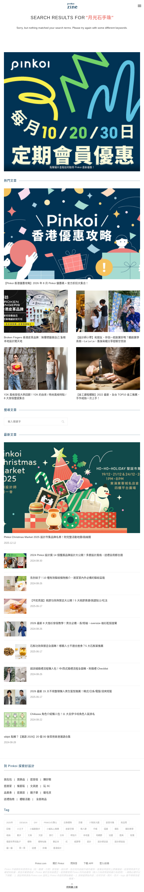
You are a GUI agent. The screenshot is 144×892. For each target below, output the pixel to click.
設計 (89, 842)
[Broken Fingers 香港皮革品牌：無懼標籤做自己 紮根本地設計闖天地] (36, 311)
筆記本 (56, 842)
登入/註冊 (104, 863)
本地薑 (86, 835)
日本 (62, 835)
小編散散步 (35, 829)
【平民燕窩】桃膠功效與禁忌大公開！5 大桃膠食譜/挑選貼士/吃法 (68, 600)
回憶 (8, 829)
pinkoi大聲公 (50, 822)
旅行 (51, 835)
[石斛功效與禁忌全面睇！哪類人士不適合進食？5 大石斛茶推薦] (15, 651)
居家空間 (70, 829)
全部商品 (41, 799)
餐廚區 (21, 785)
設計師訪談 (103, 842)
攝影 (117, 829)
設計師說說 (120, 842)
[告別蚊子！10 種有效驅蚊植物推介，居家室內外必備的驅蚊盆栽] (15, 583)
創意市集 (110, 822)
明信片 (73, 835)
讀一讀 (9, 848)
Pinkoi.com (40, 863)
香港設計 (57, 848)
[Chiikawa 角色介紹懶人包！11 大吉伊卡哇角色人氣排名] (15, 719)
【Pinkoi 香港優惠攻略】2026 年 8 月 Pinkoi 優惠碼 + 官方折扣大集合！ (46, 283)
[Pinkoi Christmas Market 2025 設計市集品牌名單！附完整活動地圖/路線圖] (72, 487)
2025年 (9, 822)
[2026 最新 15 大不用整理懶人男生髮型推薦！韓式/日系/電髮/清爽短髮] (15, 697)
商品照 (124, 822)
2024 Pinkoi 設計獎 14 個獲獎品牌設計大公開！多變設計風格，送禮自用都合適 (76, 555)
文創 (40, 835)
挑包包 (8, 779)
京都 (80, 822)
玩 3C (46, 785)
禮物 (29, 842)
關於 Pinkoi (58, 863)
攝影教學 (129, 829)
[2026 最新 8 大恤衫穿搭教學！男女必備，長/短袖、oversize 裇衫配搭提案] (15, 628)
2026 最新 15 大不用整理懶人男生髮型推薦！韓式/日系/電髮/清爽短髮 (71, 691)
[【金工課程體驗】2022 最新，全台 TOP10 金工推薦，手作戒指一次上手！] (108, 368)
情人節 (83, 829)
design (23, 822)
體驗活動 (25, 799)
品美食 (8, 792)
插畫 (106, 829)
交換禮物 (68, 822)
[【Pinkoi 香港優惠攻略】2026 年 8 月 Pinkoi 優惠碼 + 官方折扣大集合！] (72, 233)
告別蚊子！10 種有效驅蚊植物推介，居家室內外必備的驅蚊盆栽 (67, 577)
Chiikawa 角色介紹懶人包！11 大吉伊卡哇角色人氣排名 (62, 713)
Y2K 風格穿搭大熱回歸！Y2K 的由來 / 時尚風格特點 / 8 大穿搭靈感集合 (35, 396)
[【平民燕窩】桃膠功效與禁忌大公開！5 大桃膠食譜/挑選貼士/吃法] (15, 606)
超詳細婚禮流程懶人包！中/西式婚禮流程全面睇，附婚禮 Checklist (69, 668)
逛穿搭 (34, 779)
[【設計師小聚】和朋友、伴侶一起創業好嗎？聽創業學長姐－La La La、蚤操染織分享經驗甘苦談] (108, 311)
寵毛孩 (47, 792)
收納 (8, 835)
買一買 (22, 848)
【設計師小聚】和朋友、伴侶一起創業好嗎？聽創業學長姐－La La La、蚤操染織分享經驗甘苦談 (107, 339)
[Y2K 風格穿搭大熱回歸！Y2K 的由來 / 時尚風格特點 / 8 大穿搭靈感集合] (36, 368)
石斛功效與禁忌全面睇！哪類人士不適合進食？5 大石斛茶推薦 (66, 645)
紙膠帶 (77, 842)
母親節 (99, 835)
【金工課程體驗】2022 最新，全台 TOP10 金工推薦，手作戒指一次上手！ (108, 396)
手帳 (95, 829)
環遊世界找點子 (13, 842)
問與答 (73, 863)
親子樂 (34, 792)
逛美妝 (21, 792)
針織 (45, 848)
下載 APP (88, 863)
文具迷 (34, 785)
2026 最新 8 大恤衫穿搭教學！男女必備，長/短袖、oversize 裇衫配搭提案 (73, 623)
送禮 (34, 848)
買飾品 (21, 779)
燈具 (121, 835)
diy (35, 822)
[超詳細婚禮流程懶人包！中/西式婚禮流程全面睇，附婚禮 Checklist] (15, 674)
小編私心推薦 (53, 829)
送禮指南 (9, 799)
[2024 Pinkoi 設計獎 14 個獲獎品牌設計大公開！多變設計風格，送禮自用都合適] (15, 560)
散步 (19, 835)
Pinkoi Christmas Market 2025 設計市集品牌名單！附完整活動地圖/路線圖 (47, 537)
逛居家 (8, 785)
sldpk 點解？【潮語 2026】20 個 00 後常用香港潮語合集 (37, 736)
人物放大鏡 (94, 822)
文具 (30, 835)
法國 (111, 835)
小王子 (20, 829)
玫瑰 (132, 835)
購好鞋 (47, 779)
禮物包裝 (42, 842)
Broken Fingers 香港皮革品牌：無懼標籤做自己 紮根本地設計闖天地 (35, 339)
